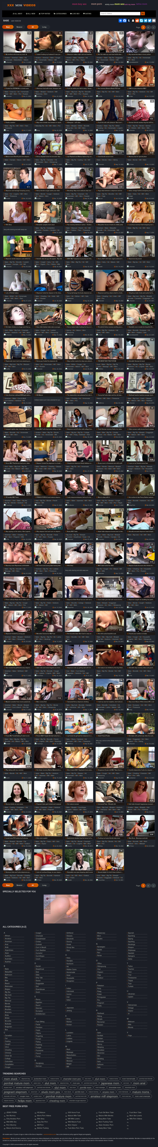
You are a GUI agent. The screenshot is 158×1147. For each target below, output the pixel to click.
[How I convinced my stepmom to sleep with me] (48, 587)
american (15, 58)
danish (38, 966)
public (72, 878)
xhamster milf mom (10, 1096)
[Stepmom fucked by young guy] (17, 621)
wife (148, 128)
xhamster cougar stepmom (77, 1101)
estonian (39, 1008)
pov (77, 60)
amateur (7, 58)
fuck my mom (129, 4)
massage (106, 366)
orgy (99, 975)
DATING (88, 14)
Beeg (38, 130)
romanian (101, 1022)
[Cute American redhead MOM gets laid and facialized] (17, 382)
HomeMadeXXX (133, 62)
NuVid (69, 709)
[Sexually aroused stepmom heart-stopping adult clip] (140, 519)
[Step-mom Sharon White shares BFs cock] (140, 689)
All (33, 27)
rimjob (99, 1019)
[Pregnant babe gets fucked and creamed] (48, 791)
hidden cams (71, 969)
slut (98, 1056)
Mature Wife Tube (74, 1115)
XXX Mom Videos (20, 5)
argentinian (9, 950)
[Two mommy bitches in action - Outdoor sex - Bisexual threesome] (79, 212)
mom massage (100, 1087)
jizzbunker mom (40, 1078)
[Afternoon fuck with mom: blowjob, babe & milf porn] (48, 75)
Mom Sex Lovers (135, 1115)
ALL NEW (31, 14)
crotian (38, 941)
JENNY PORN (11, 1112)
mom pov (76, 1083)
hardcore (50, 92)
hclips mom (25, 1101)
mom (133, 60)
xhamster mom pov (72, 1078)
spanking (131, 936)
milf (55, 60)
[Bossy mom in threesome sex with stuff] (110, 450)
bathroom (44, 466)
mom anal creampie (142, 1096)
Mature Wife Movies (106, 1115)
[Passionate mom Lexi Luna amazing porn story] (17, 348)
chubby (115, 432)
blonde (141, 126)
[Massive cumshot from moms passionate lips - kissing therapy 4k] (17, 689)
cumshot (38, 230)
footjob (38, 1047)
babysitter (113, 228)
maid (110, 469)
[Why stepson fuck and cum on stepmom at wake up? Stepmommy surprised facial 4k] (48, 519)
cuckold (26, 262)
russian (25, 94)
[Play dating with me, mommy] (17, 757)
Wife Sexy (40, 1118)
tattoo (130, 966)
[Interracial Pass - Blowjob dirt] (110, 791)
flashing (39, 1044)
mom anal (139, 1083)
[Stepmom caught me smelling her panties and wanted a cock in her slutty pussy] (140, 587)
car (25, 841)
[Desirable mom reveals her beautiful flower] (140, 314)
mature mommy (93, 1092)
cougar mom (24, 1096)
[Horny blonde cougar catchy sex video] (48, 178)
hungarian (70, 981)
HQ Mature (41, 1112)
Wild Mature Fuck (74, 1122)
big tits (111, 58)
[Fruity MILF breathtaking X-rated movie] (17, 723)
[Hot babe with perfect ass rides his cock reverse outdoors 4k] (140, 723)
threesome (8, 128)
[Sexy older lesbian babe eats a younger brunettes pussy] (48, 314)
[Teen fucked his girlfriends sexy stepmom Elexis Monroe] (17, 655)
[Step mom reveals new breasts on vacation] (48, 110)
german (148, 126)
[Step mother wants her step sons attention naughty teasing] (79, 348)
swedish (131, 953)
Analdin (8, 198)
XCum (69, 675)
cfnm (7, 1047)
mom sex (119, 4)
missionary (39, 94)
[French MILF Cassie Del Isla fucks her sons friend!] (48, 723)
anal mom (34, 1092)
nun (98, 952)
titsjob (120, 503)
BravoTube (40, 675)
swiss (130, 959)
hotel (6, 94)
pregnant (16, 537)
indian (69, 988)
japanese (80, 500)
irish (148, 807)
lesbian (53, 330)
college (86, 432)
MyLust (100, 198)
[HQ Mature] (48, 382)
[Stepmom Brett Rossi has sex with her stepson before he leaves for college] (79, 587)
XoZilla (100, 96)
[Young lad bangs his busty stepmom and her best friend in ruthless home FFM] (79, 280)
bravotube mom (115, 1087)
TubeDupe (9, 505)
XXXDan (39, 96)
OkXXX (70, 130)
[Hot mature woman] (79, 791)
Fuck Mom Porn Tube (76, 1128)
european (8, 264)
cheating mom (57, 1100)
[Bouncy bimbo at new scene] (17, 791)
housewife (149, 469)
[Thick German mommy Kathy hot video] (110, 416)
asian (68, 500)
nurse (99, 955)
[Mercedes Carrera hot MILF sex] (48, 621)
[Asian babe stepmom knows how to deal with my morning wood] (110, 519)
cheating (100, 128)
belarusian (9, 986)
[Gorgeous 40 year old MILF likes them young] (110, 757)
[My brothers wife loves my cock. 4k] (17, 41)
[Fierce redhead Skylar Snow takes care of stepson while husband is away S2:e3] (17, 587)
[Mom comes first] (48, 689)
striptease (131, 950)
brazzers (26, 364)
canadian (50, 160)
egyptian (39, 1002)
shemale (100, 1041)
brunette (88, 92)
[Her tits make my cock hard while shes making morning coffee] (110, 41)
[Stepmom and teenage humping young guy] (17, 178)
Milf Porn (40, 1125)
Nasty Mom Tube (105, 1128)
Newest (19, 27)
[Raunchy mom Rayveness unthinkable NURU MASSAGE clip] (17, 553)
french (81, 228)
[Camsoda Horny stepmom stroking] (79, 689)
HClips (131, 96)
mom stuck (10, 1079)
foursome (39, 1050)
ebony (73, 739)
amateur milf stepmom (24, 1087)
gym (68, 950)
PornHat (70, 164)
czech (142, 398)
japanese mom (110, 1083)
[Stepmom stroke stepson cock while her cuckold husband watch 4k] (17, 246)
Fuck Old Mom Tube (106, 1112)
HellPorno (101, 403)
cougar (58, 58)
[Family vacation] (17, 110)
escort (38, 1005)
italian (69, 1000)
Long (44, 27)
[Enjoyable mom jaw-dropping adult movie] (79, 859)
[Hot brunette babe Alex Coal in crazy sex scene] (79, 621)
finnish (38, 435)
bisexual (74, 228)
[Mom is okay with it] (110, 484)
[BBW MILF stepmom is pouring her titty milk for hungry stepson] (79, 246)
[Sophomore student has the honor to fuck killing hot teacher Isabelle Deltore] (79, 825)
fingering (39, 1036)
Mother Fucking (43, 1128)
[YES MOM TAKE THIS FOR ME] (110, 348)
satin (99, 1032)
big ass (135, 262)
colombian (112, 705)
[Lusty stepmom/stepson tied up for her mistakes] (79, 484)
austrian (8, 961)
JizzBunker (9, 164)
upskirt (38, 843)
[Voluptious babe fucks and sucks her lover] (140, 280)
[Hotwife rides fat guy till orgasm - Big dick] (48, 246)
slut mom (100, 1078)
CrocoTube (101, 880)
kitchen (112, 60)
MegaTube (132, 505)
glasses (148, 398)
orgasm (42, 264)
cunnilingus (82, 807)
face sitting (40, 1021)
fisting (38, 1042)
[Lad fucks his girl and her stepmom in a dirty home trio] (79, 723)
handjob (12, 160)
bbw (72, 262)
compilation (51, 228)
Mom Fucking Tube (106, 1122)
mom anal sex (126, 1096)
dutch (38, 992)
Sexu (99, 675)
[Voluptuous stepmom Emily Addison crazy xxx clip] (79, 450)
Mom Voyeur (72, 1125)
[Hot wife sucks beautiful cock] (110, 621)
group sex (69, 128)
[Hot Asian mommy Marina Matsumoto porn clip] (48, 757)
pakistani (100, 985)
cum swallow (9, 400)
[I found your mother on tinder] (140, 621)
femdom (46, 230)
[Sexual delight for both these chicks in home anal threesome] (110, 859)
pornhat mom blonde (145, 1079)
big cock (74, 92)
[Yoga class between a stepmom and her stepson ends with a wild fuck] (110, 178)
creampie (81, 194)
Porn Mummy (11, 1125)
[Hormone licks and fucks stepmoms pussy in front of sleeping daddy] (17, 859)
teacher (131, 969)
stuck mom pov (50, 1092)
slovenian (100, 1053)
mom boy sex (79, 4)
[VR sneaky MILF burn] (17, 484)
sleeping (100, 1047)
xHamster (9, 62)
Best (8, 27)
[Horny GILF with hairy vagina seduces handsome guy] (110, 246)
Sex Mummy (10, 1115)
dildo (37, 975)
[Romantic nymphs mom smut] (48, 212)
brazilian (81, 58)
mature (26, 60)
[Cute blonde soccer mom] (110, 144)
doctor (38, 980)
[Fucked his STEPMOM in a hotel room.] (17, 75)
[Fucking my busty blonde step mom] (110, 825)
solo (145, 332)
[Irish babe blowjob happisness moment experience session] (140, 791)
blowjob (43, 92)
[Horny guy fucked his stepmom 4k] (48, 348)
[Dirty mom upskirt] (48, 825)
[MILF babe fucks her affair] (110, 553)
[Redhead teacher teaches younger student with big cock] (140, 382)
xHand (131, 232)
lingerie (120, 128)
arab (6, 947)
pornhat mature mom (16, 1083)
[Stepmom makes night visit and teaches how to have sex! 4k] (79, 41)
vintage (130, 196)
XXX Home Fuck (74, 1112)
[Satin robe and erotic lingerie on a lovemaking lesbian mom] (48, 655)
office (99, 963)
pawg (75, 435)
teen (26, 126)
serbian (100, 1038)
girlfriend (20, 671)
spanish (131, 933)
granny (68, 330)
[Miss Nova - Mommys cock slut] (140, 825)
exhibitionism (40, 1014)
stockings (47, 639)
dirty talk (100, 639)
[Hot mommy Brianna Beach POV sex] (110, 75)
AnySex (8, 437)
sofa (86, 296)
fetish (49, 603)
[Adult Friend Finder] (110, 723)
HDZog (39, 607)
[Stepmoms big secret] (140, 246)
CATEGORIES (61, 14)
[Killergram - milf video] (79, 110)
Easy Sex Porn (42, 1122)
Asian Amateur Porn (106, 1125)
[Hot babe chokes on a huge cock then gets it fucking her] (17, 314)
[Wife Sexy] (17, 212)
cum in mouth (16, 707)
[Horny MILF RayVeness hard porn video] (17, 450)
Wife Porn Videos (135, 1118)
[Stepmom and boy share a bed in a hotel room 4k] (110, 280)
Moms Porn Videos (44, 1115)
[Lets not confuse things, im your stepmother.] (48, 859)
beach (7, 983)
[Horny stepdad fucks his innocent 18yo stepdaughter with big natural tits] (48, 144)
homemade (8, 60)
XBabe (69, 301)
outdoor (73, 230)
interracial (115, 639)
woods (130, 1027)
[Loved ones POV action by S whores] (17, 825)
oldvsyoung (53, 162)
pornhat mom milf (81, 1096)
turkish (130, 986)
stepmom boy (26, 1079)
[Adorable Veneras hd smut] (140, 348)
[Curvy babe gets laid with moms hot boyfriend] (110, 587)
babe (21, 58)
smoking (100, 1058)
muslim (99, 938)
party (99, 988)
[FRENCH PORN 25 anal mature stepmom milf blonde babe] (48, 484)
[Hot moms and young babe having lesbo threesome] (48, 553)
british (80, 126)
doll (37, 986)
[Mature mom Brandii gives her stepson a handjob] (17, 144)
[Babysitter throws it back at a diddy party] (110, 212)
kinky (99, 332)
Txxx (7, 130)
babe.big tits (40, 126)
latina (99, 366)
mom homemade (128, 1078)
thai (129, 975)
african (7, 935)
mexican (70, 1061)
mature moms (54, 1079)
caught (117, 500)
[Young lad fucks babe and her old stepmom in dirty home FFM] (110, 382)
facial (56, 535)
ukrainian (131, 994)
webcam (142, 843)
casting (80, 160)
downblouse (40, 989)
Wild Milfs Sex (11, 1122)
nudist (99, 949)
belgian (7, 989)
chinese (8, 1053)
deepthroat (77, 537)
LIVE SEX (75, 14)
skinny (115, 160)
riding (53, 264)
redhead (149, 400)
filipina (38, 1033)
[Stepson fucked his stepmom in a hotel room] (48, 450)
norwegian (101, 947)
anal (6, 330)
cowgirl (43, 262)
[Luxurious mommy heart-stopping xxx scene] (140, 212)
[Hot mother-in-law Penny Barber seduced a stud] (140, 484)
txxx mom (88, 1079)
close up (13, 92)
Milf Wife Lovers (74, 1118)
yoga (103, 196)
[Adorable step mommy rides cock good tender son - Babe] (140, 655)
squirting (131, 941)
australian (8, 959)
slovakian (100, 1050)
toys (130, 983)
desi (37, 972)
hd (26, 58)
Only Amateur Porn (13, 1118)
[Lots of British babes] (17, 280)
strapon (131, 947)
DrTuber (131, 164)
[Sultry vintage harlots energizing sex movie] (140, 178)
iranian (69, 994)
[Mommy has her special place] (140, 144)
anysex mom (8, 1087)
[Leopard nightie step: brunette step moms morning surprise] (17, 416)
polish (99, 994)
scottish (100, 1035)
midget (69, 1063)
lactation (70, 1032)
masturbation (18, 60)
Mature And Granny (13, 1128)
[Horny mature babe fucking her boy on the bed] (79, 314)
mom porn (96, 3)
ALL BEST (18, 14)
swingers (131, 956)
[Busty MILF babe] (79, 519)
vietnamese (132, 1005)
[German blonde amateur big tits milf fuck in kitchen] (140, 110)
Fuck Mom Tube (135, 1112)
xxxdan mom (38, 1096)
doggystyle (119, 58)
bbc (103, 637)
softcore (130, 843)
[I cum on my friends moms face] (140, 450)
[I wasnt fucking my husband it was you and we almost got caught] (48, 41)
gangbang (39, 1063)
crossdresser (41, 938)
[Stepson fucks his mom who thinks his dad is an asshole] (140, 553)
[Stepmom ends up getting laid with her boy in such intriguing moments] (79, 655)
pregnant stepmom (15, 1092)
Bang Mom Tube (105, 1118)
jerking (69, 1010)
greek (69, 944)
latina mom (141, 3)
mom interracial (123, 1092)
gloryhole (70, 938)
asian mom (37, 1083)
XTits (38, 164)
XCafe (69, 266)
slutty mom (109, 4)
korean (69, 1024)
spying (130, 938)
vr (129, 1013)
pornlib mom (85, 1087)
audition (8, 956)
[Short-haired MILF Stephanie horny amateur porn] (79, 757)
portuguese (101, 997)
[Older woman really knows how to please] (140, 416)
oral (111, 503)
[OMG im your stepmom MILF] (140, 75)
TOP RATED (45, 14)
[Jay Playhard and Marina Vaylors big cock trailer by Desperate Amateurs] (79, 144)
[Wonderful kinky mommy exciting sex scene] (110, 314)
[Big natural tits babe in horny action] (140, 41)
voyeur (83, 60)
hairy (134, 194)
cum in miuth (22, 398)
